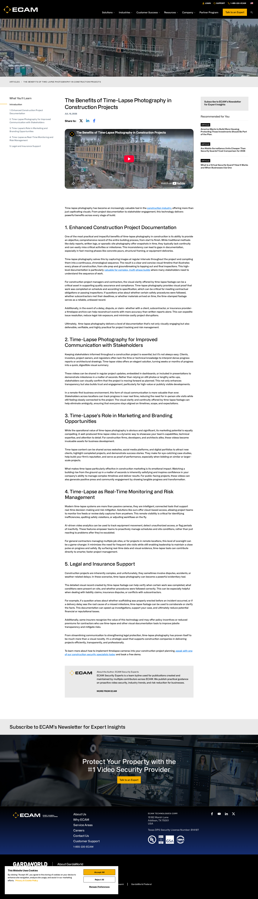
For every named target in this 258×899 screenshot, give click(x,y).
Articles (15, 82)
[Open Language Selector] (251, 3)
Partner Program (208, 12)
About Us (79, 814)
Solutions (107, 12)
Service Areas (83, 825)
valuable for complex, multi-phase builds (127, 270)
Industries (124, 12)
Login (208, 3)
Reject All (99, 879)
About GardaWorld (70, 864)
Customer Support (86, 841)
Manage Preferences (99, 887)
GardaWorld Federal (141, 884)
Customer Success (147, 12)
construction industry (159, 208)
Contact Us (81, 835)
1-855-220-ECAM (238, 3)
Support (220, 3)
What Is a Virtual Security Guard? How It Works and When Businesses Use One (224, 166)
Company (187, 12)
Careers (78, 830)
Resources (170, 12)
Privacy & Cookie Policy (26, 880)
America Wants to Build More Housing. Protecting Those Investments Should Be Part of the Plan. (224, 131)
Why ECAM (81, 819)
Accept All (99, 872)
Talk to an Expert (234, 12)
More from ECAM (107, 691)
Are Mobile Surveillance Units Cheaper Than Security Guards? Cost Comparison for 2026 (223, 149)
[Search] (251, 12)
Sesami (120, 884)
